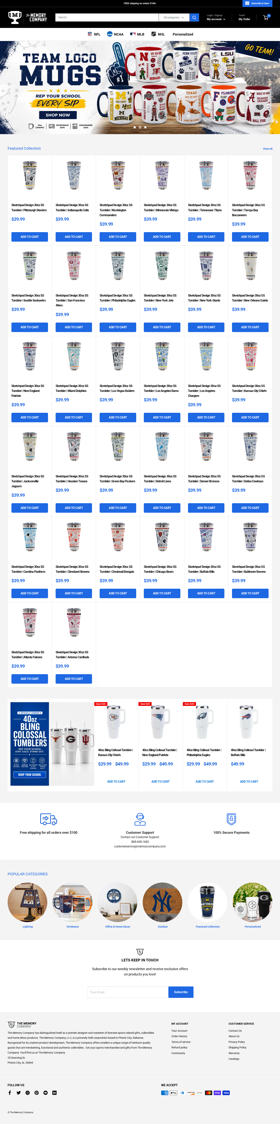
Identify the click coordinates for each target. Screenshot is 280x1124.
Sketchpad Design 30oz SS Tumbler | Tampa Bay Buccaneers (248, 210)
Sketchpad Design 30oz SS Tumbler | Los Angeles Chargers (204, 391)
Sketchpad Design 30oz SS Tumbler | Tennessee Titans (205, 207)
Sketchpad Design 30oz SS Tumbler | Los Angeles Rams (161, 388)
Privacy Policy (237, 1041)
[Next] (271, 745)
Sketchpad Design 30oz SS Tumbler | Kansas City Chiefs (249, 388)
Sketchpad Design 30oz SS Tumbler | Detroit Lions (160, 479)
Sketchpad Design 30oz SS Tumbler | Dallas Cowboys (248, 479)
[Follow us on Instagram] (28, 1093)
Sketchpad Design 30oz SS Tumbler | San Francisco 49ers (72, 300)
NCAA (118, 34)
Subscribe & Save (260, 3)
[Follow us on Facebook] (10, 1093)
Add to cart (30, 237)
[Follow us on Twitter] (19, 1093)
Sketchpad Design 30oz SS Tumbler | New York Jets (160, 298)
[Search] (194, 17)
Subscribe (181, 992)
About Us (234, 1036)
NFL (96, 34)
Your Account (179, 1030)
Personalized (182, 34)
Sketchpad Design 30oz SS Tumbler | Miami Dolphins (72, 388)
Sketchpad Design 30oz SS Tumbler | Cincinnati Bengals (117, 569)
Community (178, 1053)
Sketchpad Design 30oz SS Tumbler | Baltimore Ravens (249, 569)
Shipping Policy (237, 1047)
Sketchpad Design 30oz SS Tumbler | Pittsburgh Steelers (28, 207)
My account (214, 19)
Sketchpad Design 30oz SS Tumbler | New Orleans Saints (250, 298)
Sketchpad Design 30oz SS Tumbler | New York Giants (204, 298)
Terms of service (180, 1041)
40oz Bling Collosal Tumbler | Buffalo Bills (248, 752)
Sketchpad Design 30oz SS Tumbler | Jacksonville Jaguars (27, 481)
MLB (140, 34)
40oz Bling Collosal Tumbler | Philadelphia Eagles (204, 752)
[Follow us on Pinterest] (36, 1093)
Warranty (234, 1053)
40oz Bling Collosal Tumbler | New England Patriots (159, 752)
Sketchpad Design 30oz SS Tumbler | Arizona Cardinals (72, 654)
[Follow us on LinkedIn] (54, 1093)
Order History (179, 1036)
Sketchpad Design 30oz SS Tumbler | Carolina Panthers (28, 569)
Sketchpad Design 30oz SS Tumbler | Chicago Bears (160, 569)
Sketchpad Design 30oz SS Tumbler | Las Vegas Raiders (117, 388)
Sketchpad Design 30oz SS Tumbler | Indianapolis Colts (72, 207)
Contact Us (235, 1030)
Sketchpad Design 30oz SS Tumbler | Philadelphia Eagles (117, 298)
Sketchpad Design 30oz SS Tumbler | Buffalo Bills (204, 569)
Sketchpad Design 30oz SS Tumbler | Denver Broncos (204, 479)
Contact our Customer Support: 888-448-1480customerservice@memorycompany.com (140, 841)
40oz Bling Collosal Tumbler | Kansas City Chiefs (115, 752)
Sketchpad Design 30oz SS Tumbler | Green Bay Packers (117, 479)
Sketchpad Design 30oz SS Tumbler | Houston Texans (72, 479)
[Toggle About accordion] (83, 1025)
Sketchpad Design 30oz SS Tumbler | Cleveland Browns (73, 569)
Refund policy (179, 1047)
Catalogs (234, 1058)
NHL (160, 34)
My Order (244, 17)
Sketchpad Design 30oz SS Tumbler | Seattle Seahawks (28, 298)
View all (268, 148)
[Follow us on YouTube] (45, 1093)
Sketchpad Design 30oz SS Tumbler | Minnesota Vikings (161, 207)
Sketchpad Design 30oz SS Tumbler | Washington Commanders (116, 210)
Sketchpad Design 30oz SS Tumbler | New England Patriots (27, 391)
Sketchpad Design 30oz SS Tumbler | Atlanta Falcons (27, 654)
